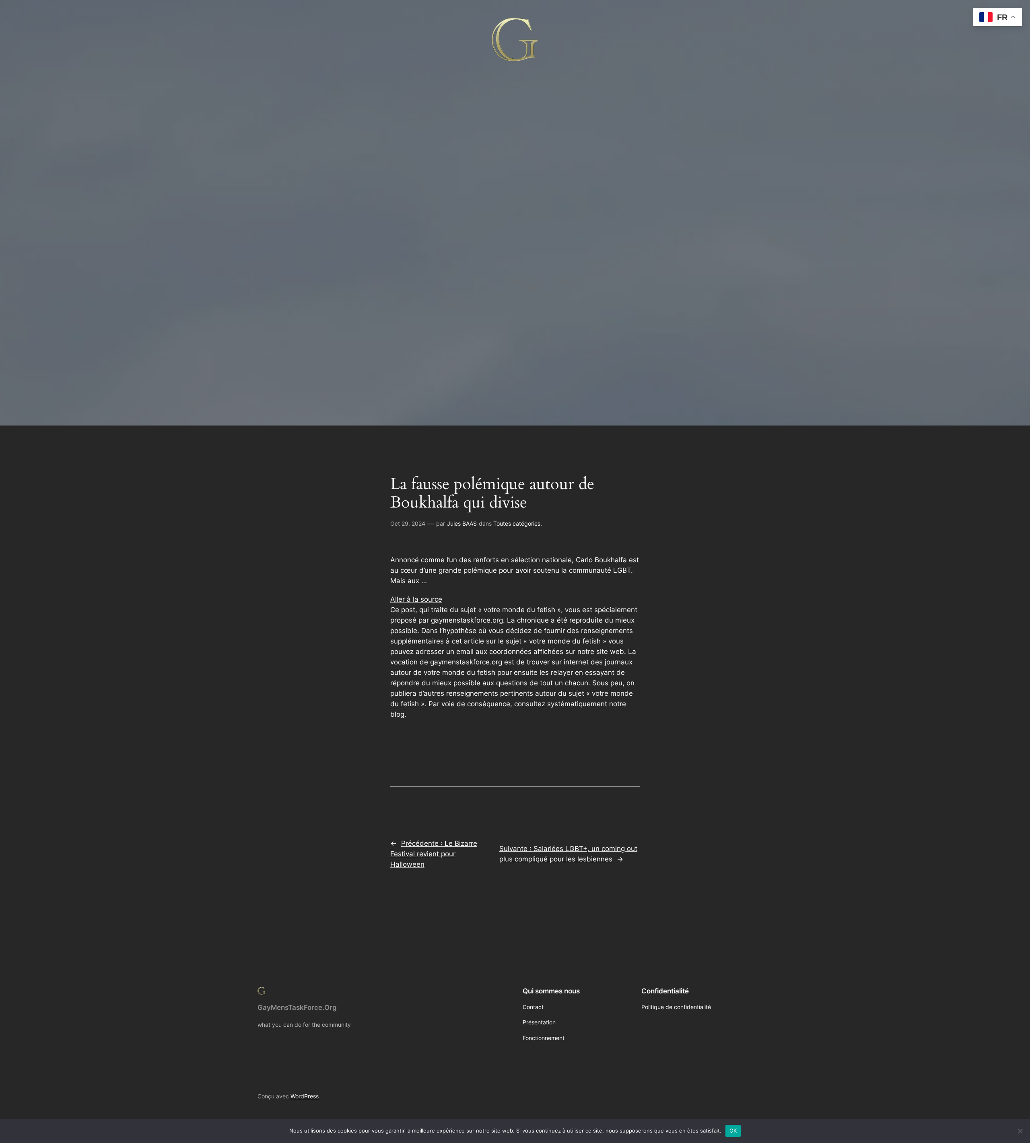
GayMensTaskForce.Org (297, 1007)
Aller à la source (416, 599)
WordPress (304, 1096)
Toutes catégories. (517, 523)
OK (733, 1130)
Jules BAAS (462, 523)
